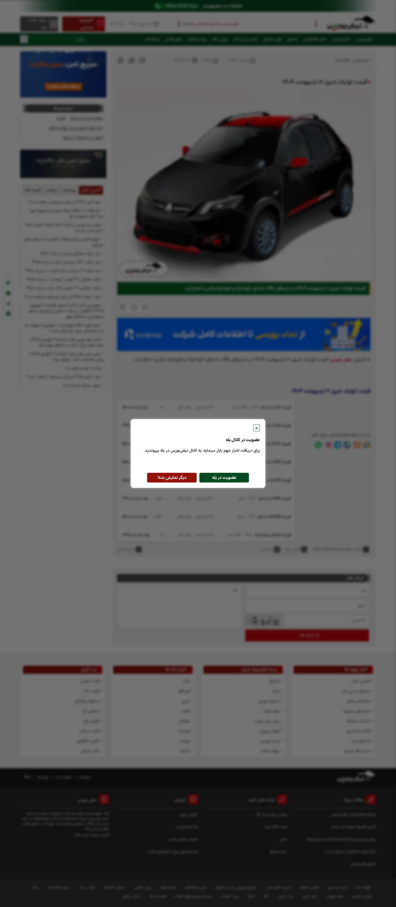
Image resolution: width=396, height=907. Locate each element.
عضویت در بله (224, 478)
